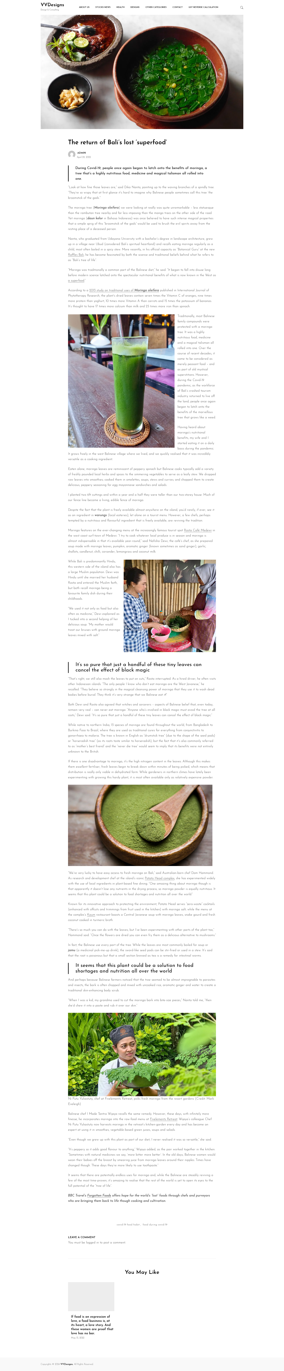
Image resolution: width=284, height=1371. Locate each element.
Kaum (91, 915)
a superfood (76, 280)
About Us (84, 7)
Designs (134, 7)
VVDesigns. (67, 1364)
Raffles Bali (76, 255)
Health (120, 7)
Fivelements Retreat (163, 1119)
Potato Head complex (159, 878)
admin (81, 153)
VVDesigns (52, 5)
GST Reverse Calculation (203, 7)
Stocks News (102, 7)
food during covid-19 (155, 1224)
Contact (177, 7)
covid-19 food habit (128, 1224)
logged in (92, 1242)
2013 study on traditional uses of (124, 290)
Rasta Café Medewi (198, 530)
